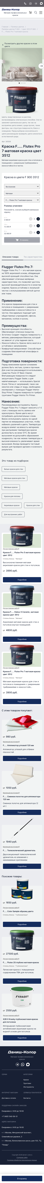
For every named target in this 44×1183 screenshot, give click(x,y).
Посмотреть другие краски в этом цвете (20, 45)
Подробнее (22, 580)
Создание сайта (22, 1157)
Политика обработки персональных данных (22, 1160)
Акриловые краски (11, 505)
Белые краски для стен (13, 469)
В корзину (24, 240)
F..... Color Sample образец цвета (18, 911)
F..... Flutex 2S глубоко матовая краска (21, 962)
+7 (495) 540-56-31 (10, 1116)
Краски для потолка (12, 496)
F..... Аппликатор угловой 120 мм (18, 745)
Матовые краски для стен (14, 478)
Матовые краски (10, 487)
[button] (19, 83)
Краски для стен (33, 505)
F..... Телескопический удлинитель (19, 850)
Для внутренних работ (13, 514)
